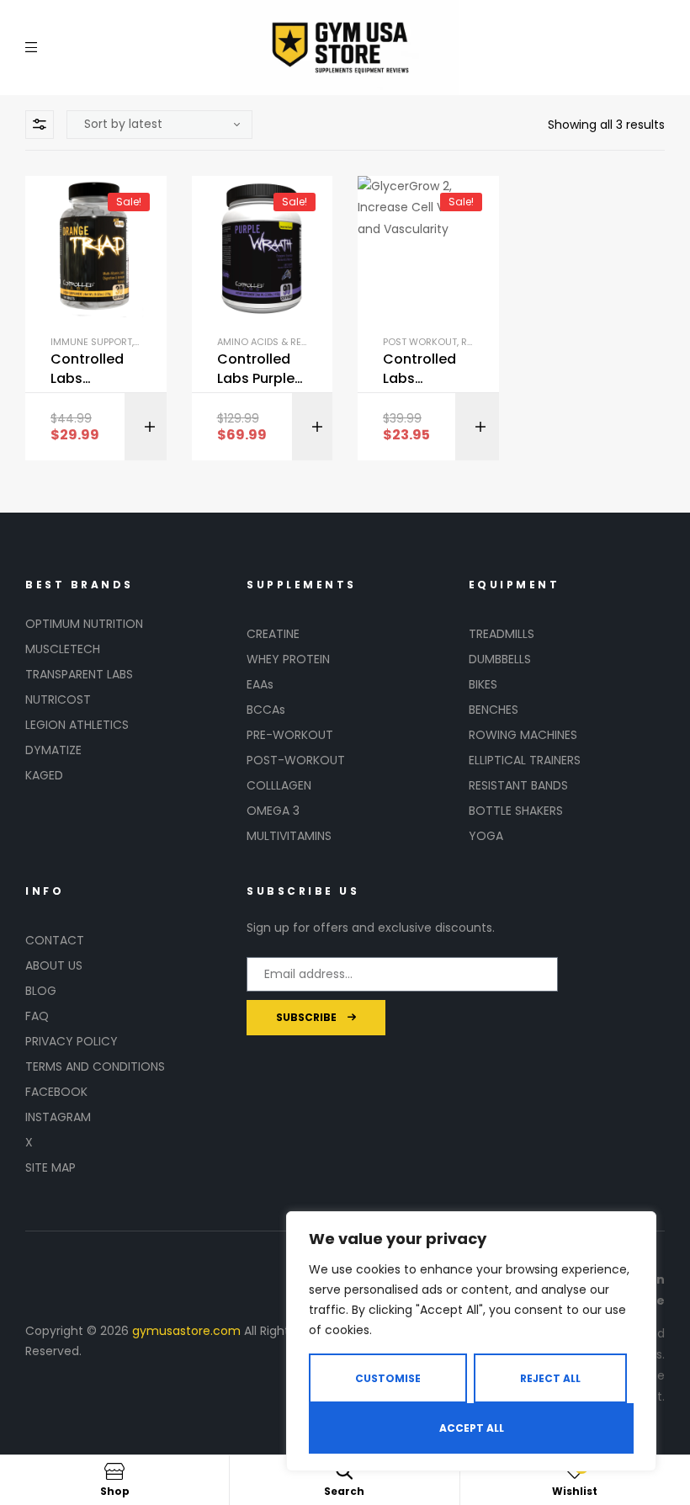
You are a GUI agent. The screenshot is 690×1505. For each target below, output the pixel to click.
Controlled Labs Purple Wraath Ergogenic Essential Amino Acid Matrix (256, 369)
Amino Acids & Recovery (278, 341)
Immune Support (91, 341)
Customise (388, 1378)
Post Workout (420, 341)
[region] (471, 1341)
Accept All (471, 1428)
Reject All (550, 1378)
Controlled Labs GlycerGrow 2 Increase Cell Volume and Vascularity (423, 369)
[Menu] (31, 47)
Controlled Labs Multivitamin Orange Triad (95, 369)
